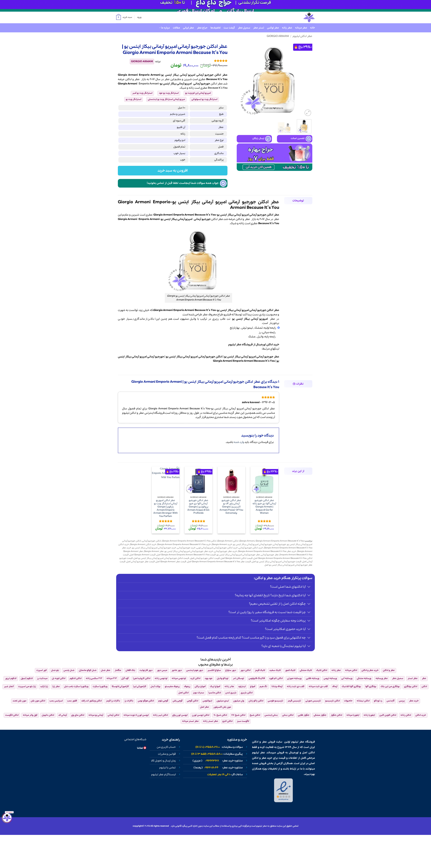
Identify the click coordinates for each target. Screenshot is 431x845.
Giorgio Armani (278, 36)
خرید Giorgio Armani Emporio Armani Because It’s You (184, 544)
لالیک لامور (290, 670)
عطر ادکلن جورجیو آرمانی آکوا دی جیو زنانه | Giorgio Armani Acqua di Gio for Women (264, 507)
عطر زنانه (287, 27)
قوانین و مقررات (167, 754)
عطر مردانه (301, 27)
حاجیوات (348, 700)
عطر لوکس (273, 27)
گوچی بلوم (163, 700)
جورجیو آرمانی (201, 84)
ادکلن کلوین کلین (387, 715)
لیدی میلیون (223, 700)
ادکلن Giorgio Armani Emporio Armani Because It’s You (189, 540)
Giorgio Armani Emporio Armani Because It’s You (280, 540)
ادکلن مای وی (77, 715)
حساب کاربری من (166, 747)
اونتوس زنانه (161, 678)
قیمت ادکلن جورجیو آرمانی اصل (205, 558)
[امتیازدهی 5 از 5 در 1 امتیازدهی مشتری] (196, 60)
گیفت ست (229, 27)
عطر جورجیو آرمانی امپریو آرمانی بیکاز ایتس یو (238, 554)
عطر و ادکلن (132, 79)
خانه (312, 27)
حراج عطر (202, 27)
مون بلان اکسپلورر (222, 707)
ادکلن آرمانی (113, 715)
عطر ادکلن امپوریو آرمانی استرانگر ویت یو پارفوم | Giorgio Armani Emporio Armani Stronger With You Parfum (165, 508)
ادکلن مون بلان (38, 700)
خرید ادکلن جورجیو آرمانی (251, 547)
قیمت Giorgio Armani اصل (143, 554)
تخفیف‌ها (215, 27)
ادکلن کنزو (227, 721)
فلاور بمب (72, 700)
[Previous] (307, 79)
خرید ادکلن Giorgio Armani (143, 544)
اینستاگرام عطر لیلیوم (163, 774)
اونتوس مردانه (179, 678)
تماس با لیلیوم (167, 767)
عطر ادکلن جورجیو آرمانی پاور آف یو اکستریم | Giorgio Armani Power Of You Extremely (231, 507)
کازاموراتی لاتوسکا (120, 686)
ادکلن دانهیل (48, 715)
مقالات (176, 27)
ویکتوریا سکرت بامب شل (76, 686)
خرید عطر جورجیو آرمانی (225, 551)
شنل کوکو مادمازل (87, 670)
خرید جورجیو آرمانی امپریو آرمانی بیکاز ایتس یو (154, 547)
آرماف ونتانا (277, 686)
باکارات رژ (128, 700)
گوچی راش (178, 700)
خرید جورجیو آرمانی (186, 547)
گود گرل (125, 678)
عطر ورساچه (382, 678)
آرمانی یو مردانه (96, 715)
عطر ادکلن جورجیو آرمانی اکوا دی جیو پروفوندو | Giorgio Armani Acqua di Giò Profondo (198, 507)
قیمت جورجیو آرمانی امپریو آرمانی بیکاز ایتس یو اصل (276, 561)
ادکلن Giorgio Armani (227, 540)
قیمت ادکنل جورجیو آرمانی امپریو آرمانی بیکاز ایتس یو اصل (161, 558)
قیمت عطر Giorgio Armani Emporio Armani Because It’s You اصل (219, 561)
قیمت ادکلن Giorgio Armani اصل (237, 558)
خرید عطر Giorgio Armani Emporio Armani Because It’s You (267, 551)
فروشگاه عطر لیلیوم (240, 344)
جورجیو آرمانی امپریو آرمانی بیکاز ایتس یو (252, 544)
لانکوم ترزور (10, 678)
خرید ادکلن (420, 715)
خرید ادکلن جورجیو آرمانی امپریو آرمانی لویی (217, 547)
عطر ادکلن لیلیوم (302, 36)
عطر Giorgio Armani (154, 551)
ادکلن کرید (195, 678)
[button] (124, 17)
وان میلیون (238, 700)
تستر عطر (258, 27)
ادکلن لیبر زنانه (160, 715)
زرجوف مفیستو (172, 686)
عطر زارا (56, 686)
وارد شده (239, 442)
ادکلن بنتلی (287, 715)
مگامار (118, 670)
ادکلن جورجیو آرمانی (151, 540)
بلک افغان (130, 670)
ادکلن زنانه (406, 715)
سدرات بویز (198, 692)
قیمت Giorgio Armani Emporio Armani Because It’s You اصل (186, 554)
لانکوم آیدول (27, 678)
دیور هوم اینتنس (194, 670)
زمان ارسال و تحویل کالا (163, 761)
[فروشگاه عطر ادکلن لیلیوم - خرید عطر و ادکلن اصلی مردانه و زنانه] (301, 17)
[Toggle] (309, 587)
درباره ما (165, 27)
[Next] (240, 79)
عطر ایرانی (188, 27)
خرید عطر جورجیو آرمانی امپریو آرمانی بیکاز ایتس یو (189, 551)
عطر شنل (105, 670)
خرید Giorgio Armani (222, 544)
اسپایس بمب (56, 700)
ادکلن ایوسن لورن (200, 715)
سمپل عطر (244, 27)
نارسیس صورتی (313, 700)
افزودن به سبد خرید (173, 170)
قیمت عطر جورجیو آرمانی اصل (140, 561)
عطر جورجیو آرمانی (270, 554)
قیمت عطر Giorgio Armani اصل (171, 561)
